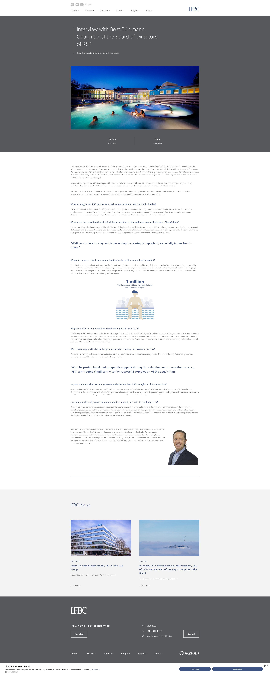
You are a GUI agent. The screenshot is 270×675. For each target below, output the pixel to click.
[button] (75, 10)
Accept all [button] (195, 669)
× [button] (267, 665)
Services (104, 10)
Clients (74, 10)
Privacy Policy (96, 669)
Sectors (88, 10)
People (119, 10)
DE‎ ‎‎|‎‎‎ (87, 4)
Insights (134, 10)
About (149, 10)
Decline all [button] (237, 669)
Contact (191, 634)
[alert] (135, 669)
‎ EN (90, 4)
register (79, 634)
